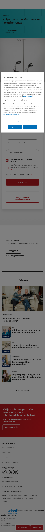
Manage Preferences (21, 121)
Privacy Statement (27, 96)
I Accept (29, 127)
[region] (22, 102)
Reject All (14, 127)
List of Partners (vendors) (10, 114)
